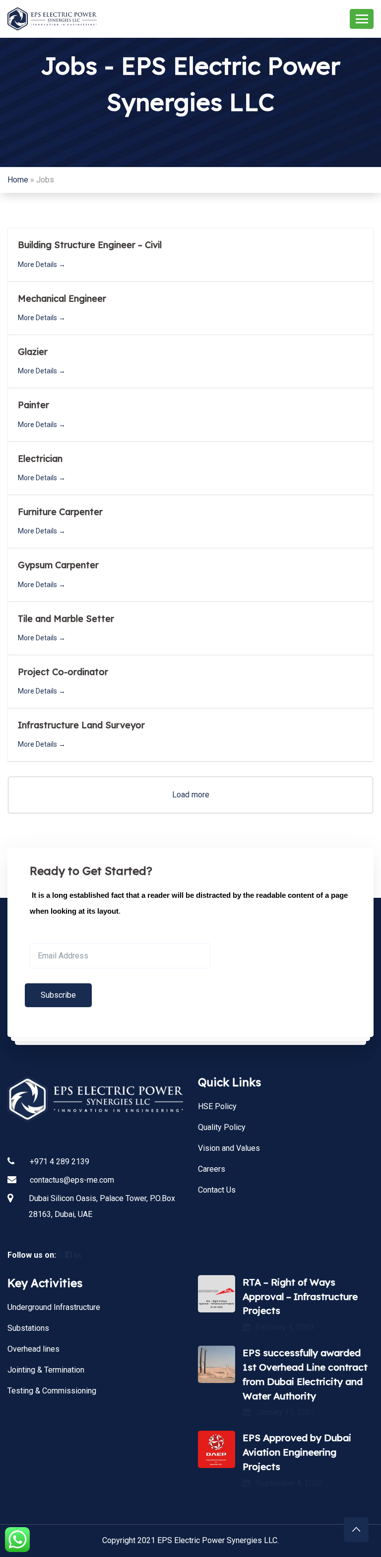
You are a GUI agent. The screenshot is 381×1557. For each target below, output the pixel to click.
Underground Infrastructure (53, 1307)
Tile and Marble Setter (66, 618)
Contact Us (217, 1190)
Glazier (33, 351)
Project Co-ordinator (63, 672)
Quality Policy (222, 1127)
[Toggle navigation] (362, 19)
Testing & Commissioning (51, 1390)
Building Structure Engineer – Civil (90, 245)
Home (17, 179)
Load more (190, 794)
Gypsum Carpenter (58, 565)
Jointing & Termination (45, 1370)
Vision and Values (229, 1148)
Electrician (40, 458)
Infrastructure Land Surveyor (81, 725)
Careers (211, 1169)
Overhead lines (33, 1349)
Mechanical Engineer (62, 298)
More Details (38, 264)
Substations (28, 1328)
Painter (33, 405)
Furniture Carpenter (60, 512)
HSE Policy (217, 1106)
